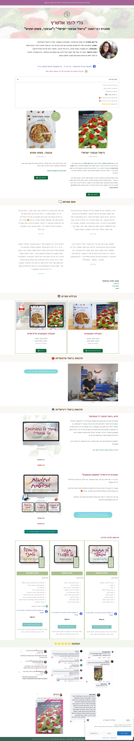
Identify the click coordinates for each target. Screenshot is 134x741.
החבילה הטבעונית (93, 333)
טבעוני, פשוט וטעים (110, 88)
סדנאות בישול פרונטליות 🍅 (107, 98)
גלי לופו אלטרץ (67, 22)
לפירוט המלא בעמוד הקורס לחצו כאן (105, 450)
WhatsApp (76, 739)
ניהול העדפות (94, 733)
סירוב (109, 733)
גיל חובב (116, 284)
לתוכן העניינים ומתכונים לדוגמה (56, 171)
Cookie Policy (113, 737)
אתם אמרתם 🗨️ (111, 91)
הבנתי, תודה (124, 733)
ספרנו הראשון (107, 163)
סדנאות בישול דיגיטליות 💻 (107, 101)
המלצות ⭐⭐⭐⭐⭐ (109, 104)
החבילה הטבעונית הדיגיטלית (41, 333)
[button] (88, 720)
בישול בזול (115, 286)
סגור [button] (45, 3)
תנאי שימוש (45, 739)
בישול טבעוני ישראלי (109, 85)
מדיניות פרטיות (105, 737)
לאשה (117, 288)
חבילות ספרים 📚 (110, 95)
